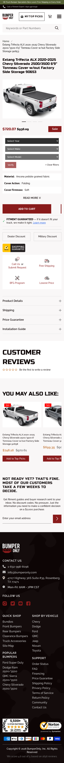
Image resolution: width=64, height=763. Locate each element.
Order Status (40, 664)
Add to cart (26, 209)
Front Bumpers (12, 626)
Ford (35, 631)
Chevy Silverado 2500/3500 (13, 686)
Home (6, 41)
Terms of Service (42, 693)
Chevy (36, 621)
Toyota (36, 650)
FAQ (34, 668)
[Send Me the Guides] (57, 519)
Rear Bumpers (12, 631)
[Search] (57, 28)
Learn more (39, 222)
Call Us (16, 264)
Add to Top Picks (15, 458)
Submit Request (17, 267)
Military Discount (47, 236)
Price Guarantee (42, 678)
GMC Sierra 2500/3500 (10, 677)
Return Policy (40, 697)
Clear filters (52, 164)
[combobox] (32, 28)
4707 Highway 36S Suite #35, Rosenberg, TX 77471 (34, 579)
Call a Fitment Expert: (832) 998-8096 (22, 7)
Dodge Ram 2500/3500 (10, 669)
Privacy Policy (41, 688)
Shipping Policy (42, 683)
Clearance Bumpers (15, 636)
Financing (38, 673)
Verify (11, 165)
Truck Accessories (14, 641)
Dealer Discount (16, 236)
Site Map (8, 645)
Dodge (36, 626)
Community (39, 702)
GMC (35, 636)
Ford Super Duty (13, 662)
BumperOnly (34, 748)
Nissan (36, 645)
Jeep (35, 641)
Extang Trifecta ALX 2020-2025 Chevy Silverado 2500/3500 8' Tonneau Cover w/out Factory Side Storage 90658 (21, 439)
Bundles (8, 621)
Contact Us (39, 707)
